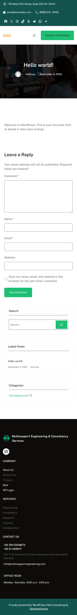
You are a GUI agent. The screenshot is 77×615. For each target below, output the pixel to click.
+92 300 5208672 (14, 544)
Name (9, 219)
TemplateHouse (38, 608)
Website (9, 257)
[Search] (61, 324)
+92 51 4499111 (13, 548)
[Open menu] (34, 35)
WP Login (8, 490)
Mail (5, 485)
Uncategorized (18, 395)
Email (9, 238)
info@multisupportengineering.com (24, 564)
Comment (11, 176)
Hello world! (15, 361)
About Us (8, 469)
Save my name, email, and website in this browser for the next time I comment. (36, 279)
